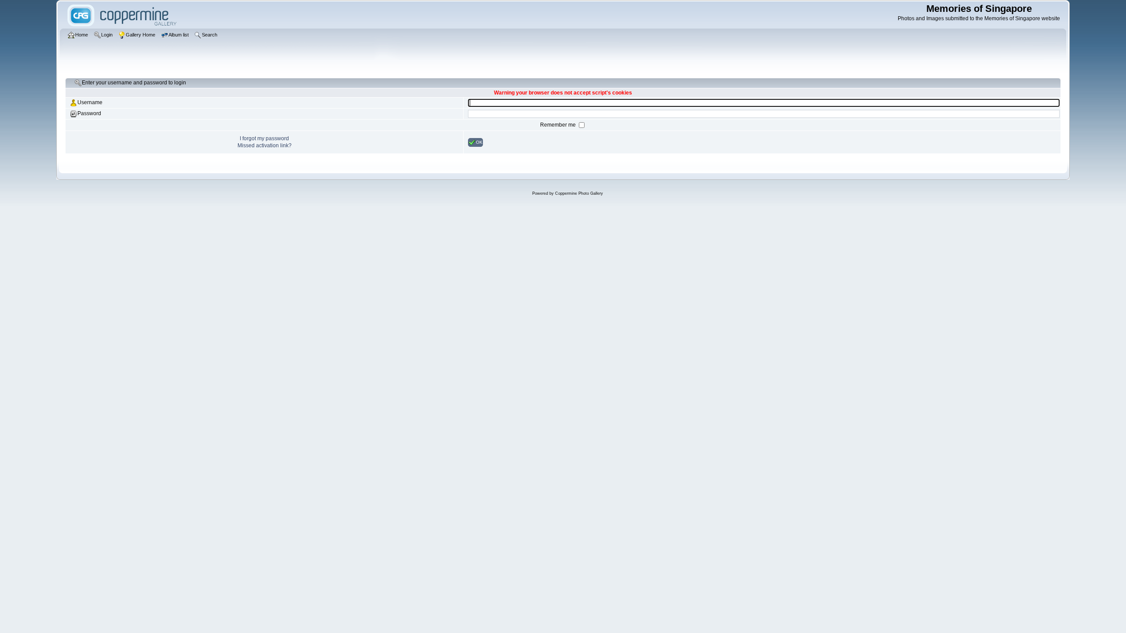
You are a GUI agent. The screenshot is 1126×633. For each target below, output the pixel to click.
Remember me (558, 125)
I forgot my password (264, 138)
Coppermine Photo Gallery (579, 193)
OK (479, 141)
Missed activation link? (265, 145)
